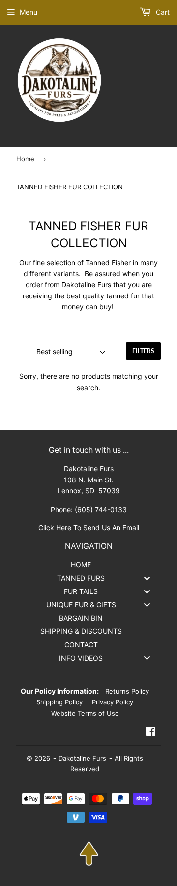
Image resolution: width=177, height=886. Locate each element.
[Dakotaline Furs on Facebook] (151, 732)
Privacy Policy (112, 702)
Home (25, 159)
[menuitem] (88, 564)
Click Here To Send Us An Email (88, 527)
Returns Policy (127, 691)
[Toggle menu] (147, 578)
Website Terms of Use (85, 713)
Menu (28, 12)
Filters (143, 351)
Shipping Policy (59, 702)
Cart (162, 12)
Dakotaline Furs (82, 758)
